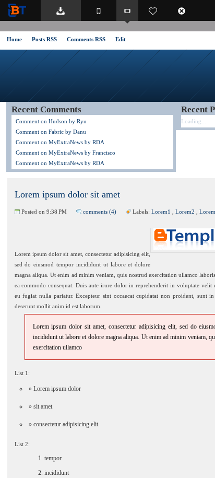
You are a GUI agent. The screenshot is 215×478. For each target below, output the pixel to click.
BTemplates (19, 10)
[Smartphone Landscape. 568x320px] (127, 10)
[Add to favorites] (153, 10)
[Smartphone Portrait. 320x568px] (98, 10)
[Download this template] (61, 10)
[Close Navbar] (186, 10)
